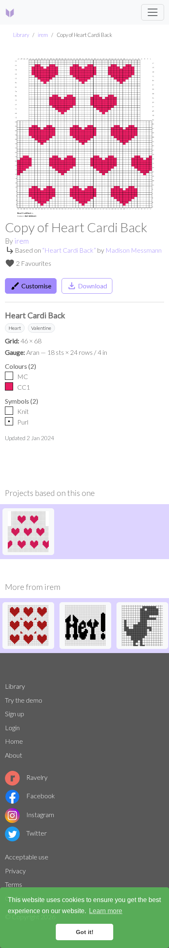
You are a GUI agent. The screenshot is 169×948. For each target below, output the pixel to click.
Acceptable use (26, 857)
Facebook (40, 796)
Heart (15, 328)
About (13, 755)
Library (21, 35)
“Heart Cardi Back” (69, 250)
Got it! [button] (85, 932)
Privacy (15, 871)
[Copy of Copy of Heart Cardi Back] (28, 531)
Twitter (36, 833)
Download (87, 286)
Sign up (14, 713)
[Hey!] (85, 624)
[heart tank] (28, 624)
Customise (30, 286)
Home (14, 741)
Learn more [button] (105, 910)
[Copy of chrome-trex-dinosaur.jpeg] (142, 624)
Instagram (40, 814)
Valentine (41, 328)
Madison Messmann (133, 250)
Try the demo (23, 700)
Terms (13, 884)
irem (43, 35)
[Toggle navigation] (152, 12)
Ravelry (37, 777)
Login (12, 727)
